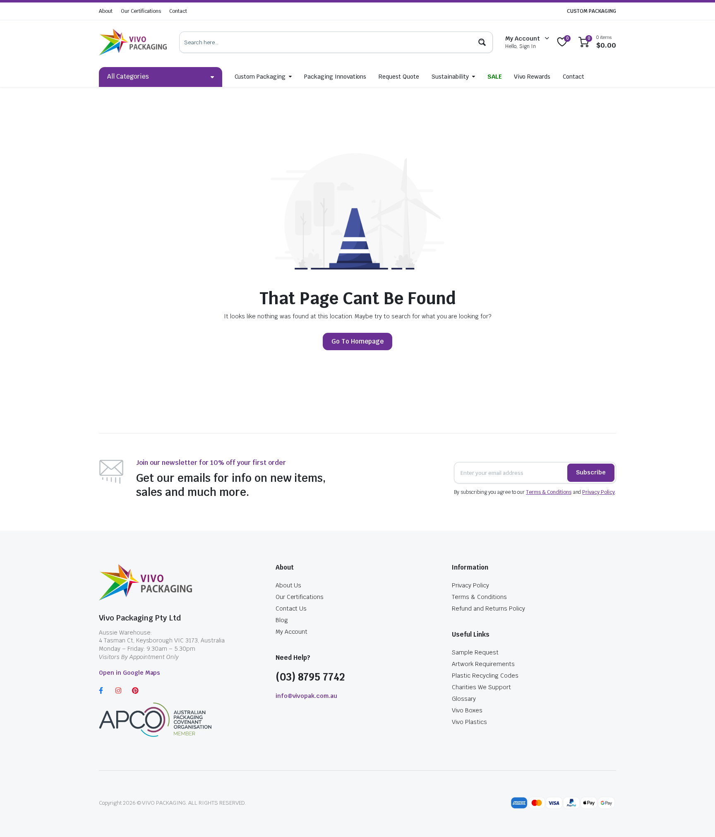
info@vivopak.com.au (306, 696)
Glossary (464, 698)
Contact (178, 11)
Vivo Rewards (532, 76)
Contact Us (291, 608)
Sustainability (450, 76)
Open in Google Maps (129, 672)
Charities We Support (481, 687)
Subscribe (591, 472)
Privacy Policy (598, 492)
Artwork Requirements (483, 664)
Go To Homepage (357, 341)
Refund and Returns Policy (488, 608)
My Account (292, 631)
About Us (289, 585)
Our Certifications (141, 11)
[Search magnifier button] (482, 42)
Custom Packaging (260, 76)
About (106, 11)
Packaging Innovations (335, 76)
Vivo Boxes (467, 710)
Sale (494, 76)
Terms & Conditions (548, 492)
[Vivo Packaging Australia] (133, 42)
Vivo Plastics (469, 722)
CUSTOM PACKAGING (591, 11)
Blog (282, 620)
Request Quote (399, 76)
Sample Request (475, 652)
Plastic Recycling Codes (485, 675)
